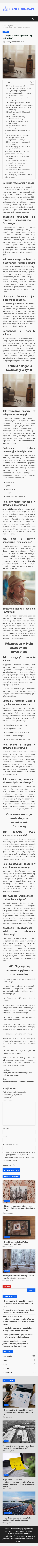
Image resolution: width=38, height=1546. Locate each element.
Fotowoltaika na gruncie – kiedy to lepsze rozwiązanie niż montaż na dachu (19, 1503)
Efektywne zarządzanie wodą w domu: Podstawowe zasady (18, 1072)
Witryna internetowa (10, 1144)
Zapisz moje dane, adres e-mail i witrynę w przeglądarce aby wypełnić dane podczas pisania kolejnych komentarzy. (20, 1154)
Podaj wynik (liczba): (10, 1160)
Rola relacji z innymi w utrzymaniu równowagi (19, 143)
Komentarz (7, 1100)
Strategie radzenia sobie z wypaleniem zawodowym (17, 138)
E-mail (6, 1136)
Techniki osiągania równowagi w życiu (19, 105)
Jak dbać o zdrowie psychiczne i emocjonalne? (19, 122)
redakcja (9, 42)
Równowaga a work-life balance (19, 103)
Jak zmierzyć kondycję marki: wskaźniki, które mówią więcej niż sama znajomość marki (18, 1303)
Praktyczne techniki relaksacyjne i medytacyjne (19, 113)
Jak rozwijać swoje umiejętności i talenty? (19, 157)
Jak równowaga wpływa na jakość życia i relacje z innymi (20, 94)
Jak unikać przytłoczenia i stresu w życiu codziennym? (19, 148)
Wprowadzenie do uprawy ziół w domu (18, 1080)
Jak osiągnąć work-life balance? (19, 135)
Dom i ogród (7, 1356)
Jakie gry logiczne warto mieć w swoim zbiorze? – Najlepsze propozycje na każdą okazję (19, 1191)
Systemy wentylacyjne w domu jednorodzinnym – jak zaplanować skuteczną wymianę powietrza (15, 1343)
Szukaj (7, 1286)
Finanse (6, 1360)
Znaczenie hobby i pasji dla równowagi (17, 127)
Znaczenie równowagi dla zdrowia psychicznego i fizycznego (20, 89)
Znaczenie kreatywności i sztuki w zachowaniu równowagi (19, 171)
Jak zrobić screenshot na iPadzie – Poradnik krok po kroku (19, 1227)
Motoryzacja (7, 1372)
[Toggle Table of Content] (31, 83)
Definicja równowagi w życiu (18, 86)
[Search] (33, 19)
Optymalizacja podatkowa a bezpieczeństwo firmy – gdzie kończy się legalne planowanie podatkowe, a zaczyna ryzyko (19, 1465)
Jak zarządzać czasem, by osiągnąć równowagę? (20, 108)
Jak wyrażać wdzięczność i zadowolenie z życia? (17, 166)
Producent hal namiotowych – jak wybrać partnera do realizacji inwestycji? (19, 1431)
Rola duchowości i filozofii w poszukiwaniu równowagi (18, 162)
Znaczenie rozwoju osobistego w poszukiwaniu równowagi (17, 152)
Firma (5, 1364)
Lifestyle (5, 31)
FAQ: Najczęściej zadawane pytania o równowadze (18, 175)
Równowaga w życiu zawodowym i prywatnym (17, 131)
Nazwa (6, 1128)
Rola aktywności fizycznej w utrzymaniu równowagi (17, 118)
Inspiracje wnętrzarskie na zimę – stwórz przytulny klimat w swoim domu (19, 1261)
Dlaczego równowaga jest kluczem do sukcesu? (20, 99)
